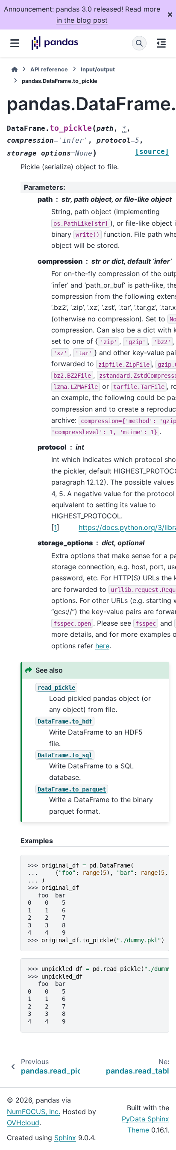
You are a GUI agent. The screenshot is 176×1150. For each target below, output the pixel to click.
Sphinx (65, 1137)
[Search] (139, 43)
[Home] (15, 69)
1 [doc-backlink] (55, 527)
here (102, 645)
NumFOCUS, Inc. (33, 1111)
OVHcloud (23, 1122)
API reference (49, 69)
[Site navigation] (15, 43)
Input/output (98, 69)
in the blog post (82, 20)
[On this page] (161, 43)
